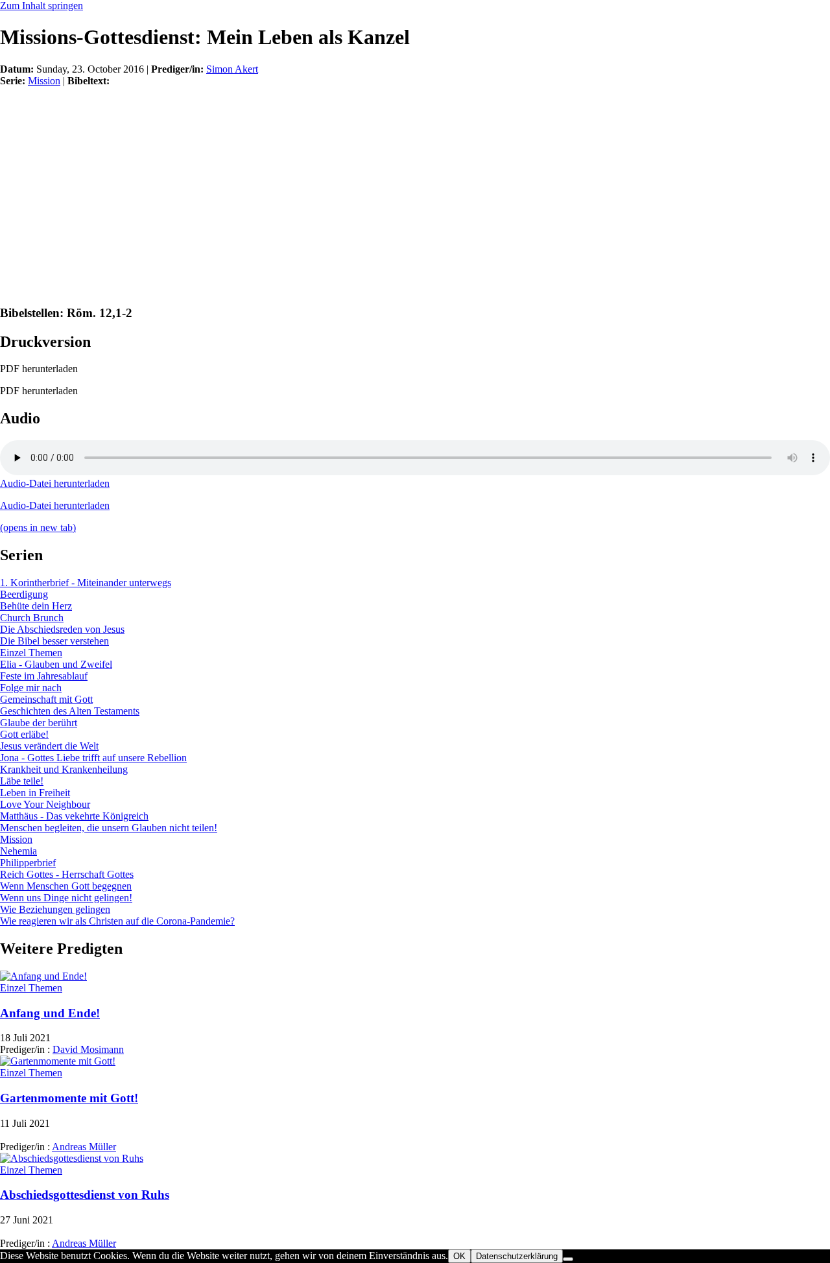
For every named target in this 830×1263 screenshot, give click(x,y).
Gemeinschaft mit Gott (46, 699)
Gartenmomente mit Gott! (69, 1098)
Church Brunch (32, 617)
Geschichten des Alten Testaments (69, 710)
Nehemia (18, 850)
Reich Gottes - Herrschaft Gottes (67, 874)
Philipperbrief (28, 862)
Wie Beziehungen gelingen (55, 909)
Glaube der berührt (38, 722)
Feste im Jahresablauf (44, 675)
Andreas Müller (84, 1146)
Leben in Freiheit (35, 792)
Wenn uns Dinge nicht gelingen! (66, 897)
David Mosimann (88, 1049)
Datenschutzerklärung (517, 1256)
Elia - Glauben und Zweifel (56, 664)
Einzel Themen (31, 652)
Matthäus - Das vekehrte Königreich (74, 815)
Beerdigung (24, 594)
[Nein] (568, 1259)
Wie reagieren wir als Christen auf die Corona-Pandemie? (117, 921)
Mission (44, 80)
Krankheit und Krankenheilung (64, 769)
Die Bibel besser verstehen (54, 640)
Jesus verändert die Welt (49, 745)
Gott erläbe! (24, 734)
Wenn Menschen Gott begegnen (66, 885)
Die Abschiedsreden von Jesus (62, 629)
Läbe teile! (21, 780)
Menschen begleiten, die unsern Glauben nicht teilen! (108, 827)
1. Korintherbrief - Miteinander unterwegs (85, 582)
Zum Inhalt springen (41, 5)
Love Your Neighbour (45, 804)
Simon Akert (232, 69)
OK (459, 1256)
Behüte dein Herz (36, 605)
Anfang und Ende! (50, 1013)
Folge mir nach (31, 687)
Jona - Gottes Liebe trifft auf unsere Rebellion (93, 757)
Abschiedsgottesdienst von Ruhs (84, 1194)
